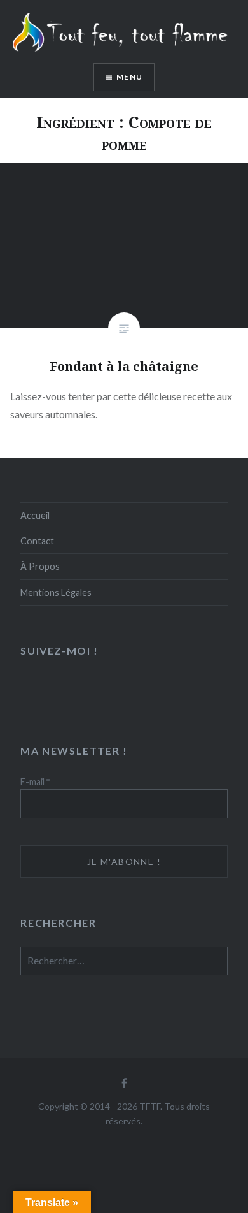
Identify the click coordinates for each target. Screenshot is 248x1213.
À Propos (40, 566)
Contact (37, 540)
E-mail (35, 781)
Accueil (35, 515)
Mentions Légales (56, 592)
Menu (129, 77)
